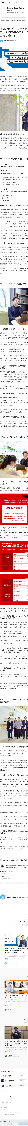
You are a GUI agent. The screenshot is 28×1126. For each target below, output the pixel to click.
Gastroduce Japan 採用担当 (10, 40)
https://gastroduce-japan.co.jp (13, 12)
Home (2, 20)
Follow (14, 16)
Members (12, 20)
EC (2, 883)
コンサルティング (19, 883)
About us (6, 20)
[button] (14, 1071)
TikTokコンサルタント (5, 876)
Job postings (22, 20)
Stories (17, 20)
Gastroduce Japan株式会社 (16, 9)
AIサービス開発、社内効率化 (7, 871)
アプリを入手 (23, 1075)
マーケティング (9, 883)
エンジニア (2, 874)
